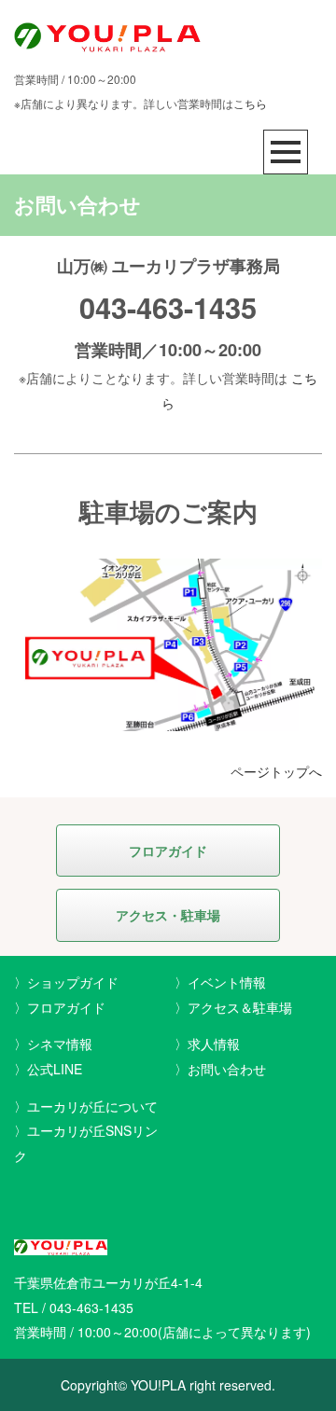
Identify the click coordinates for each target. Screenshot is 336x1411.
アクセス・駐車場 (168, 915)
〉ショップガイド (66, 982)
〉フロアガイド (59, 1007)
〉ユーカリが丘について (86, 1106)
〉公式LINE (48, 1068)
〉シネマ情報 (53, 1043)
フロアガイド (168, 850)
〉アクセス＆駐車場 (233, 1007)
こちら (250, 103)
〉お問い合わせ (220, 1068)
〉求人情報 (207, 1043)
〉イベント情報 (220, 982)
